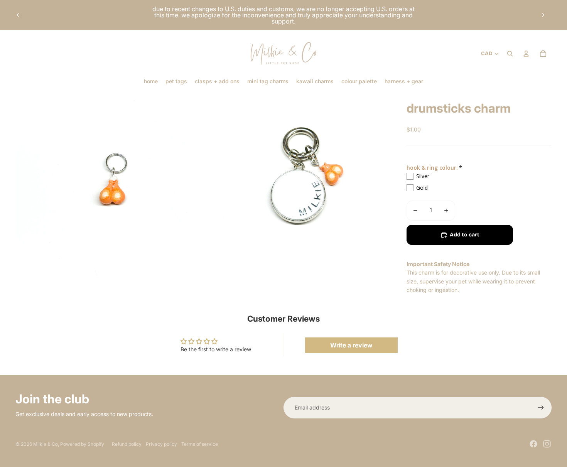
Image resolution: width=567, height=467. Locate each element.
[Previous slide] (18, 15)
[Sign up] (540, 407)
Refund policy (127, 444)
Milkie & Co (45, 444)
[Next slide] (543, 15)
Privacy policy (161, 444)
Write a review (351, 345)
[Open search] (509, 53)
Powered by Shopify (82, 444)
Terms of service (199, 444)
